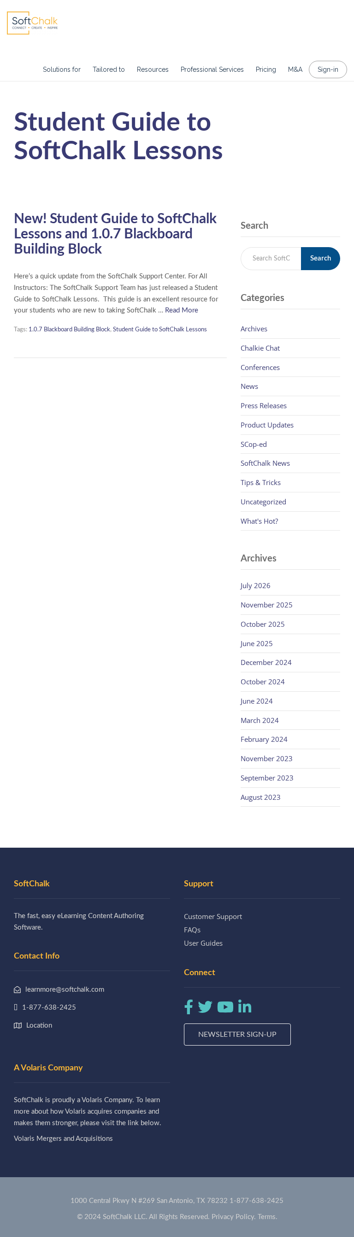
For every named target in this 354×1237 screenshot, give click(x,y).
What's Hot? (259, 521)
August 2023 (261, 797)
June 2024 (257, 700)
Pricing (266, 69)
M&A (295, 69)
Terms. (267, 1217)
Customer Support (213, 916)
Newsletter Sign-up (237, 1034)
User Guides (203, 943)
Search (320, 258)
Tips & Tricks (261, 482)
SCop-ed (254, 444)
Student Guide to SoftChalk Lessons (160, 330)
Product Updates (267, 424)
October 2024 (263, 681)
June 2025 (257, 643)
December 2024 (266, 662)
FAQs (192, 929)
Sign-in (328, 69)
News (249, 386)
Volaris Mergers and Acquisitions (63, 1138)
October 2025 (263, 624)
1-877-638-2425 (256, 1200)
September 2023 (267, 777)
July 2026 (256, 585)
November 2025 (267, 604)
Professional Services (212, 69)
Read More (181, 310)
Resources (153, 69)
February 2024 (264, 739)
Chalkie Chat (260, 348)
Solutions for (62, 69)
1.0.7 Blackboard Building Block (69, 330)
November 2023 (267, 758)
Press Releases (264, 405)
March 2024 (260, 720)
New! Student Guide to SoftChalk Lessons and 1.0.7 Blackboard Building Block (115, 234)
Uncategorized (263, 501)
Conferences (260, 367)
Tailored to (109, 69)
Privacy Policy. (234, 1217)
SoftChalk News (265, 463)
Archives (254, 328)
